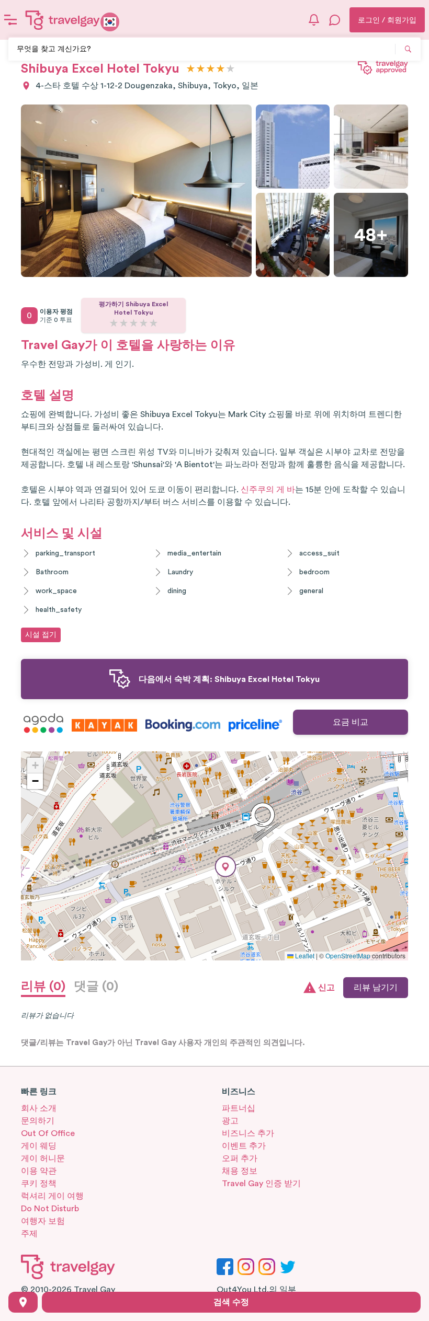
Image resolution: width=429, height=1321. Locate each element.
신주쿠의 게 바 (268, 489)
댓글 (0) (96, 986)
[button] (225, 866)
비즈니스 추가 (248, 1133)
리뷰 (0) (43, 986)
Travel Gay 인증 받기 (261, 1183)
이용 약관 (39, 1171)
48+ (371, 235)
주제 (29, 1234)
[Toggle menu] (10, 20)
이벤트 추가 (244, 1146)
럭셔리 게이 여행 (52, 1196)
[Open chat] (335, 20)
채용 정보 (239, 1171)
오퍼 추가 (239, 1158)
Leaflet (303, 955)
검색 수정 (231, 1302)
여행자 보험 (43, 1221)
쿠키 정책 (39, 1183)
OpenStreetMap (347, 955)
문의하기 (37, 1121)
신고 (326, 987)
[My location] (23, 1302)
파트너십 (238, 1108)
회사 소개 (39, 1108)
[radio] (191, 69)
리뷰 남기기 (376, 987)
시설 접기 (41, 635)
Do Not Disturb (50, 1208)
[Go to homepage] (62, 19)
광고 (230, 1121)
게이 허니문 (43, 1158)
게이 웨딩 (39, 1146)
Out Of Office (48, 1133)
